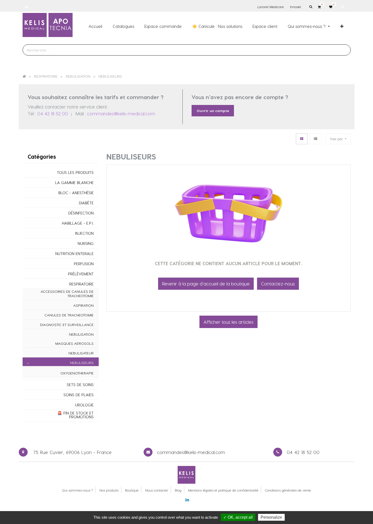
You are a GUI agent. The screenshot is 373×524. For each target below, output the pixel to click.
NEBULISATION (81, 334)
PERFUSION (84, 264)
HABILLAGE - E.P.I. (78, 223)
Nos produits (108, 490)
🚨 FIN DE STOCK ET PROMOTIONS (75, 415)
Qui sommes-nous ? (77, 490)
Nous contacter (156, 490)
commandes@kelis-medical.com (121, 113)
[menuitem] (95, 26)
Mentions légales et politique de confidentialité (223, 490)
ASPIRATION (83, 305)
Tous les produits (75, 172)
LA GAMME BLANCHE (74, 183)
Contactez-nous (278, 283)
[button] (342, 26)
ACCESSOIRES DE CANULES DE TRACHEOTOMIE (67, 294)
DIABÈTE (86, 203)
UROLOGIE (84, 405)
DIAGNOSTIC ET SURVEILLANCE (67, 325)
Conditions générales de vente (288, 490)
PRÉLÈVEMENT (81, 274)
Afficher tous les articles (228, 321)
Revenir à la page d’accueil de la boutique (206, 283)
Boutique (132, 490)
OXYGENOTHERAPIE (77, 373)
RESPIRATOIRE (81, 284)
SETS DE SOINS (80, 385)
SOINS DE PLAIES (78, 395)
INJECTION (84, 233)
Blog (178, 490)
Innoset (295, 7)
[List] (315, 138)
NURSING (86, 243)
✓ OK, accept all (238, 517)
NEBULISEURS (82, 363)
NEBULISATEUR (81, 353)
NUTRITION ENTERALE (74, 254)
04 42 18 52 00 (52, 113)
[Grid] (302, 138)
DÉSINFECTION (81, 213)
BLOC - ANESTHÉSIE (76, 193)
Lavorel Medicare (270, 7)
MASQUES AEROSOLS (74, 343)
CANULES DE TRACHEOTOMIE (69, 315)
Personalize (271, 517)
